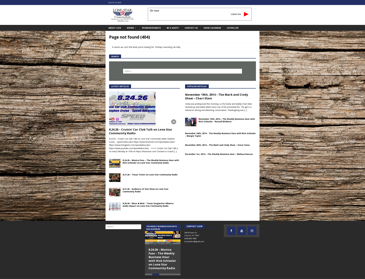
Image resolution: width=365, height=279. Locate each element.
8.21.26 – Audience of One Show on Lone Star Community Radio (145, 190)
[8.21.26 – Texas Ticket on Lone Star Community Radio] (114, 177)
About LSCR (114, 27)
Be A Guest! (173, 27)
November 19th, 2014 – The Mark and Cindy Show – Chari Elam (216, 96)
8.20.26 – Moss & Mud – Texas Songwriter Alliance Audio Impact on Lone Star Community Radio (148, 204)
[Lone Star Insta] (252, 230)
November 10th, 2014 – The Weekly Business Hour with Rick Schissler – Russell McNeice (227, 120)
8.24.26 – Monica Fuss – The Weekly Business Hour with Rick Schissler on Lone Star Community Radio (151, 161)
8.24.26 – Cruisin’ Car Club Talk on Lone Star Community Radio (140, 131)
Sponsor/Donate (151, 27)
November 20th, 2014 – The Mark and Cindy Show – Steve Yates (217, 145)
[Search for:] (182, 71)
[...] (175, 151)
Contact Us (191, 27)
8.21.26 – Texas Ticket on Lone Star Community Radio (150, 174)
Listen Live (233, 27)
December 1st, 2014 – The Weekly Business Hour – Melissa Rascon (219, 154)
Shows (130, 27)
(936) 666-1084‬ (190, 238)
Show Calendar (212, 27)
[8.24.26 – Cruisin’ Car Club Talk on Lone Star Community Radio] (144, 108)
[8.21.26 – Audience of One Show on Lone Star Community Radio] (114, 192)
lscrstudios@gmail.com (194, 241)
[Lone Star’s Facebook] (231, 230)
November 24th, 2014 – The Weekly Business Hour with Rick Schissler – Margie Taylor (220, 134)
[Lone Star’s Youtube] (241, 230)
